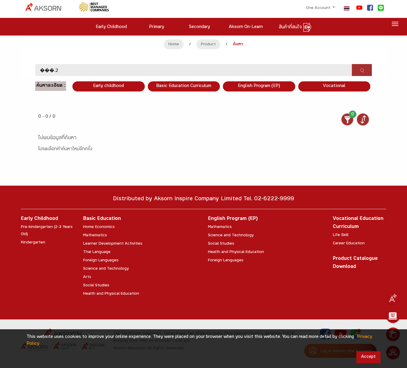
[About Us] (393, 298)
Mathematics (95, 235)
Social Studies (96, 286)
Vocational (334, 86)
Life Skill (340, 235)
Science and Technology (106, 269)
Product (208, 44)
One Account (319, 8)
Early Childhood (39, 219)
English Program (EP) (259, 86)
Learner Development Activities (112, 244)
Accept (368, 357)
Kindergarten (33, 243)
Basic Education (102, 219)
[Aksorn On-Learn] (393, 316)
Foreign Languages (101, 261)
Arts (87, 277)
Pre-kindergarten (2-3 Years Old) (47, 231)
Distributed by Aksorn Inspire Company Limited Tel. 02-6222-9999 (203, 199)
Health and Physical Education (111, 294)
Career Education (349, 244)
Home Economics (99, 227)
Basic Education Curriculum (183, 86)
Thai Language (97, 252)
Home (173, 44)
